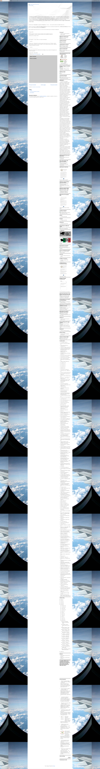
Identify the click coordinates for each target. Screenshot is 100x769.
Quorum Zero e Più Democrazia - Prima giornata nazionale (65, 550)
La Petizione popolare (63, 477)
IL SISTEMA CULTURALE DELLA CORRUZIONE (64, 435)
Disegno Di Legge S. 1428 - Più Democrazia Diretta (65, 628)
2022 (61, 599)
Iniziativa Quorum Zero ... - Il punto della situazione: (64, 451)
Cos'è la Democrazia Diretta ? (64, 400)
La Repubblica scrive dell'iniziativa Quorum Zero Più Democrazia (65, 481)
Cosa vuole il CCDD (63, 401)
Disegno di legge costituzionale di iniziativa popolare (65, 412)
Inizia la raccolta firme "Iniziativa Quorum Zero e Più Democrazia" (67, 732)
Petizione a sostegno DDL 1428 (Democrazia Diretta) (65, 527)
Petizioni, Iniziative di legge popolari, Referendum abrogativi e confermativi (65, 682)
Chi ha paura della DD (63, 383)
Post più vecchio (53, 84)
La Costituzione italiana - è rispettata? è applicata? (65, 697)
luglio (62, 612)
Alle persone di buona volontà (64, 355)
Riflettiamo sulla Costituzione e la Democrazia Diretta (65, 568)
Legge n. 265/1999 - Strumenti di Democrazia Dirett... (65, 649)
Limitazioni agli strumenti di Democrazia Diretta (64, 497)
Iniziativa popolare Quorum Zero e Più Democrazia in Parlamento (65, 448)
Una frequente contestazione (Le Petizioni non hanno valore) (65, 588)
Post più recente (32, 84)
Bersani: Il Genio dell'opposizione (65, 375)
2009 (61, 651)
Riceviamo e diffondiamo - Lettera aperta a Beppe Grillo (64, 565)
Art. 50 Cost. (62, 363)
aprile (62, 616)
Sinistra (61, 576)
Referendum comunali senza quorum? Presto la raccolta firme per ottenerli (65, 563)
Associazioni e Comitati (64, 369)
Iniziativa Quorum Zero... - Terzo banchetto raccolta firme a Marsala (65, 461)
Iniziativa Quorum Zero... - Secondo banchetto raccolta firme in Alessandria (64, 458)
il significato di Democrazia (64, 433)
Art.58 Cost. (62, 368)
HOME (31, 90)
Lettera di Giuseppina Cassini (64, 495)
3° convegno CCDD (63, 342)
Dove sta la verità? (63, 415)
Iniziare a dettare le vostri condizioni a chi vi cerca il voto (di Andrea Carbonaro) (65, 442)
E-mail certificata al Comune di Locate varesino (65, 417)
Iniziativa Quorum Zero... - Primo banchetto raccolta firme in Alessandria (65, 453)
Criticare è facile (62, 403)
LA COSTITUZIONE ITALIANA (34, 91)
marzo (63, 617)
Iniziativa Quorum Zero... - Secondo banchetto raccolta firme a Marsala (64, 456)
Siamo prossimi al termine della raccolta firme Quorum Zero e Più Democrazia (65, 574)
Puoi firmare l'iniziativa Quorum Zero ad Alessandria (65, 544)
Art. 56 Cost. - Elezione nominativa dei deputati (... (65, 645)
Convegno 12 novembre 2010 (64, 397)
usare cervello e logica (63, 589)
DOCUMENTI (32, 92)
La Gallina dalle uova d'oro (64, 474)
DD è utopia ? (62, 404)
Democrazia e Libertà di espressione (64, 408)
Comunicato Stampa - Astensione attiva (63, 391)
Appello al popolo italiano (64, 361)
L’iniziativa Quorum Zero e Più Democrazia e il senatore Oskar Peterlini (65, 464)
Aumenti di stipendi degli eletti (65, 372)
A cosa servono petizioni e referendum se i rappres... (65, 632)
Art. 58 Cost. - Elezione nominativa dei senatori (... (65, 643)
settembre (63, 609)
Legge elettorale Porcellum (64, 492)
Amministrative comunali (64, 356)
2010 (61, 604)
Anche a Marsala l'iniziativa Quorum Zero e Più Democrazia (65, 359)
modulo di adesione (43, 96)
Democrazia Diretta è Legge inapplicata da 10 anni (64, 406)
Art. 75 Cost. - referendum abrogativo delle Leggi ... (65, 636)
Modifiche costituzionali (64, 505)
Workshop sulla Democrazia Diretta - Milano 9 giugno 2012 (64, 595)
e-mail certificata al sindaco (64, 418)
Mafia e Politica (62, 500)
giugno (63, 613)
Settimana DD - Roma (63, 572)
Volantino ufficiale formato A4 (64, 330)
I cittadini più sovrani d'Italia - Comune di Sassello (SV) (64, 427)
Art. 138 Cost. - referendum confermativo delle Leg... (65, 634)
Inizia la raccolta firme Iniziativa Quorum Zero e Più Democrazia (65, 439)
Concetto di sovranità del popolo (65, 395)
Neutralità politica (63, 506)
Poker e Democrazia (63, 535)
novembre (63, 607)
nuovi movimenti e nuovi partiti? (65, 510)
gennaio (63, 620)
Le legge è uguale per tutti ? (64, 488)
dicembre (63, 605)
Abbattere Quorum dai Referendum (63, 351)
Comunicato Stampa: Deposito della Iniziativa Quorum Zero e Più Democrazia (65, 394)
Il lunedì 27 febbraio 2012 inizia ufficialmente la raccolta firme (65, 430)
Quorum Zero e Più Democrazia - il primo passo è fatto (65, 548)
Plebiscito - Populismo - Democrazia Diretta (64, 533)
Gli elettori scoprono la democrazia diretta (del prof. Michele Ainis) (64, 421)
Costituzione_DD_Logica (64, 402)
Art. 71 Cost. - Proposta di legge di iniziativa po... (65, 638)
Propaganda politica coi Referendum (64, 542)
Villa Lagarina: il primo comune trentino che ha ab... (65, 625)
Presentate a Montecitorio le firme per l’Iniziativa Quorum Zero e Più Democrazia (65, 537)
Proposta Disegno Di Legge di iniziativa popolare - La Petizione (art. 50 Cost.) (65, 689)
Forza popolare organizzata (64, 419)
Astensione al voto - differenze (65, 370)
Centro (61, 382)
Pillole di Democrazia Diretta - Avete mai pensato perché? (64, 531)
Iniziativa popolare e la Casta (64, 446)
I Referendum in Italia (63, 428)
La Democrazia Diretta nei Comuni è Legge (64, 473)
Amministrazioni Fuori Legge (64, 357)
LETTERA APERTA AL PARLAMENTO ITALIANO (64, 494)
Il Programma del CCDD (64, 223)
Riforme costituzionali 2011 (64, 570)
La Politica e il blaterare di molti (65, 478)
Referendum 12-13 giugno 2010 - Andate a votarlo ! (65, 703)
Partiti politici (62, 523)
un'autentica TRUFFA (63, 586)
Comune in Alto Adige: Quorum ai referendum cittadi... (65, 622)
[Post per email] (42, 54)
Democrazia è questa (63, 409)
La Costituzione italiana (64, 467)
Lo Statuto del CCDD (63, 216)
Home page (43, 84)
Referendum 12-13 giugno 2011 (65, 558)
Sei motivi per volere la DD (64, 571)
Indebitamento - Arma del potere (65, 436)
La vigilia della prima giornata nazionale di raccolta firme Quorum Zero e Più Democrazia (65, 484)
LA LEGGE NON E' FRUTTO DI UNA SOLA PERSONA (65, 476)
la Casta (61, 466)
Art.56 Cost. (62, 367)
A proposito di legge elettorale (64, 347)
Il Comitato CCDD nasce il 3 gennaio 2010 (65, 647)
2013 (61, 600)
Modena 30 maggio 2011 (64, 504)
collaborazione (62, 386)
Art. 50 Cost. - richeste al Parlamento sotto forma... (65, 641)
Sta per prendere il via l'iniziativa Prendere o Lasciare (65, 582)
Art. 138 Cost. (62, 362)
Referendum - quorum (63, 557)
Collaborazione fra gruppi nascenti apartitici (64, 724)
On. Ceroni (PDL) (63, 521)
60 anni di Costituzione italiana (65, 343)
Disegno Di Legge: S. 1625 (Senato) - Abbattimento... (65, 630)
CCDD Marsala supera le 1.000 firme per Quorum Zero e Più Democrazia (65, 380)
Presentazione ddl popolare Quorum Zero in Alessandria (64, 539)
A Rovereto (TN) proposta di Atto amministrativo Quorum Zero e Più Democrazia (65, 349)
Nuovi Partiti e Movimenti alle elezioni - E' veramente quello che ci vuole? (64, 513)
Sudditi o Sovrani (63, 583)
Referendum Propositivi (66, 717)
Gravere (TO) (62, 425)
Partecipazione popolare (64, 522)
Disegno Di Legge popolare (64, 414)
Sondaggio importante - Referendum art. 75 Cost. (64, 580)
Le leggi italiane (62, 489)
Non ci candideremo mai (64, 507)
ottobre (63, 608)
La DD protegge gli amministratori (65, 468)
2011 (61, 603)
